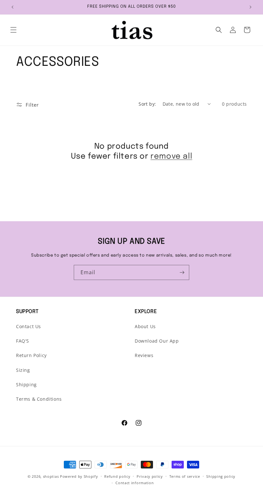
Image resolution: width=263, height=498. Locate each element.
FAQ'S (22, 341)
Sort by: (147, 104)
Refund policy (117, 476)
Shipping (26, 384)
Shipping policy (220, 476)
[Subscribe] (182, 272)
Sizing (23, 370)
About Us (145, 326)
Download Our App (157, 341)
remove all (171, 157)
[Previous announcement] (12, 7)
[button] (13, 30)
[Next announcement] (250, 7)
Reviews (144, 355)
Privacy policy (150, 476)
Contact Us (28, 326)
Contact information (134, 482)
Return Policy (31, 355)
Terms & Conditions (39, 399)
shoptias (51, 476)
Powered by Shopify (79, 476)
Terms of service (184, 476)
